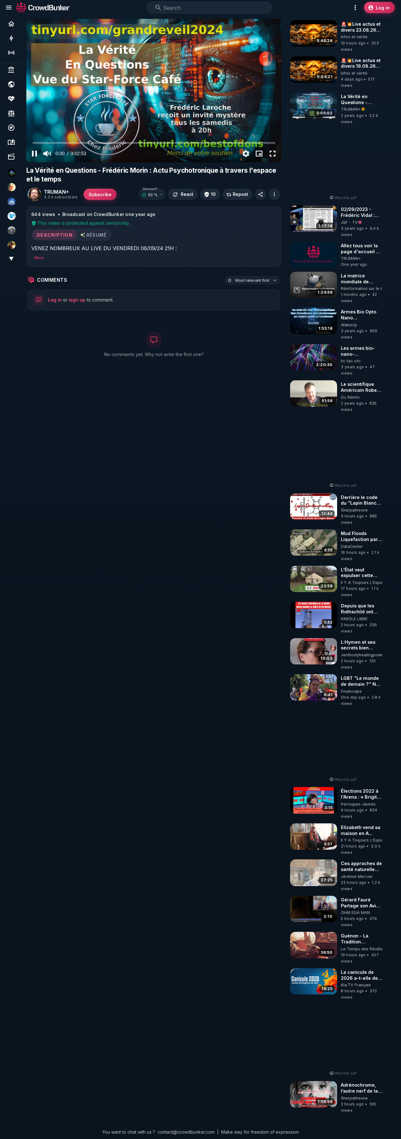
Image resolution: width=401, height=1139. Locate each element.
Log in (55, 299)
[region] (153, 90)
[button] (152, 194)
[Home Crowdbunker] (43, 7)
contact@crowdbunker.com (186, 1132)
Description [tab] (55, 235)
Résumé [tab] (96, 235)
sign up (77, 299)
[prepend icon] (158, 7)
